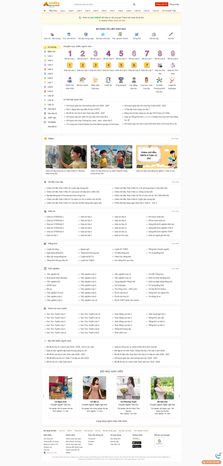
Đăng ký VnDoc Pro (51, 444)
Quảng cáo (48, 447)
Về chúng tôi (48, 439)
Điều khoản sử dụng (73, 441)
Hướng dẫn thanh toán (74, 447)
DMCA (68, 453)
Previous (44, 396)
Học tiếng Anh (115, 439)
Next (179, 396)
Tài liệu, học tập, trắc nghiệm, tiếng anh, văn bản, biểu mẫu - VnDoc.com (57, 4)
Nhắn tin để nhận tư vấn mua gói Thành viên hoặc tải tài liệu (113, 18)
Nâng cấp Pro (161, 4)
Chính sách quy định (73, 439)
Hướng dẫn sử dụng (51, 441)
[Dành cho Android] (136, 447)
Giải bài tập (114, 441)
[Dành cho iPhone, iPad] (136, 444)
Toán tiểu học (115, 444)
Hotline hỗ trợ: (113, 21)
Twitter (90, 444)
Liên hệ (46, 450)
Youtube (91, 441)
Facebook (91, 439)
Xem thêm (175, 138)
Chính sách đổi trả (72, 450)
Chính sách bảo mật (73, 444)
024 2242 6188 (152, 457)
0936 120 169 (51, 453)
